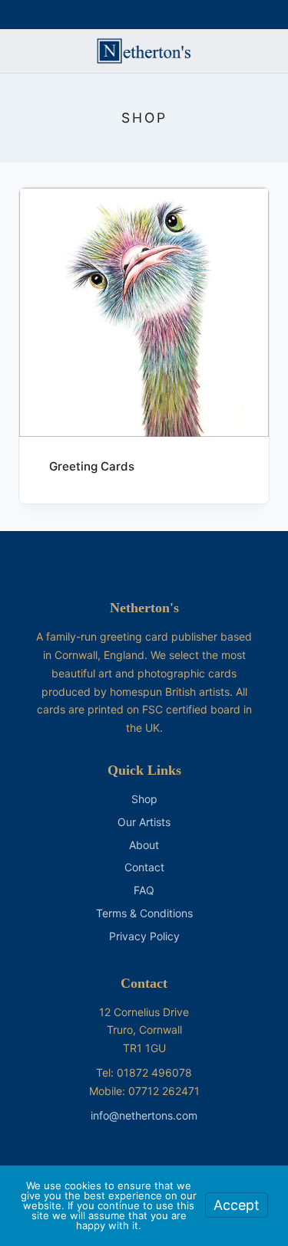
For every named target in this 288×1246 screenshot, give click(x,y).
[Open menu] (262, 14)
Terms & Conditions (144, 913)
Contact (144, 867)
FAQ (144, 890)
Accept (237, 1205)
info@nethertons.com (144, 1115)
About (144, 844)
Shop (144, 798)
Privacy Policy (144, 936)
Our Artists (144, 821)
